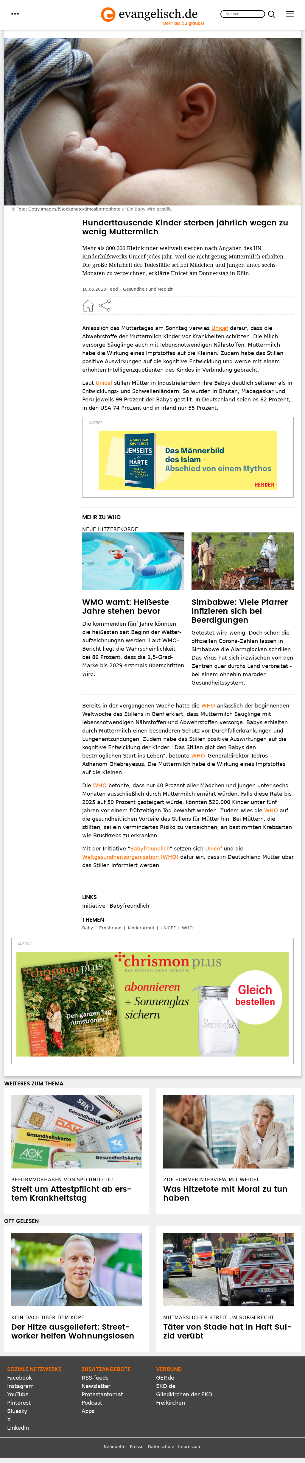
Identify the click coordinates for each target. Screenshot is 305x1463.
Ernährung (110, 928)
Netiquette (115, 1446)
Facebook (19, 1378)
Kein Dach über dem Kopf (47, 1317)
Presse (137, 1446)
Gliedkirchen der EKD (184, 1394)
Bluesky (17, 1411)
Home (88, 305)
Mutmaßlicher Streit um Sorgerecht (218, 1317)
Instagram (20, 1386)
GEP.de (165, 1378)
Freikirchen (170, 1403)
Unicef (219, 328)
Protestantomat (102, 1394)
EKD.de (165, 1386)
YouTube (18, 1394)
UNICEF (168, 928)
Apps (88, 1411)
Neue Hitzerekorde (110, 529)
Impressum (190, 1446)
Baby (87, 928)
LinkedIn (18, 1428)
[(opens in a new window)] (188, 460)
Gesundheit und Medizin (148, 289)
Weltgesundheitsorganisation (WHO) (130, 857)
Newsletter (96, 1386)
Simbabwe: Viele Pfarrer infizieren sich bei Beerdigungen (240, 611)
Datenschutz (161, 1446)
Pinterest (19, 1403)
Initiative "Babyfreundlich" (117, 906)
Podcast (92, 1403)
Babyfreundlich (150, 848)
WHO (208, 705)
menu (15, 14)
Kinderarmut (141, 928)
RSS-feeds (95, 1378)
